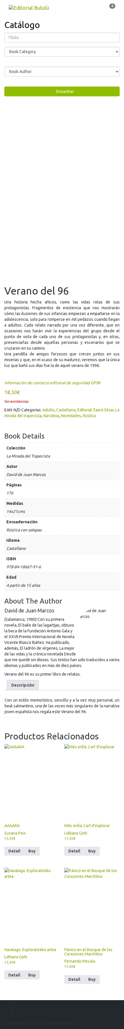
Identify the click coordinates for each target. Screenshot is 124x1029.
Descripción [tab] (22, 685)
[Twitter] (17, 1008)
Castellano (66, 410)
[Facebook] (17, 1003)
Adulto (48, 410)
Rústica (89, 415)
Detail (14, 851)
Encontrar (64, 91)
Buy (92, 979)
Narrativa (51, 415)
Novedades (71, 415)
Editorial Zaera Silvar (95, 410)
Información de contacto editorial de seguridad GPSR (52, 383)
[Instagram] (17, 1014)
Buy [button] (32, 851)
